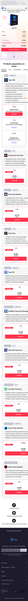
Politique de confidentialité (4, 590)
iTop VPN (4, 8)
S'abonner (23, 550)
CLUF (2, 592)
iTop (14, 539)
